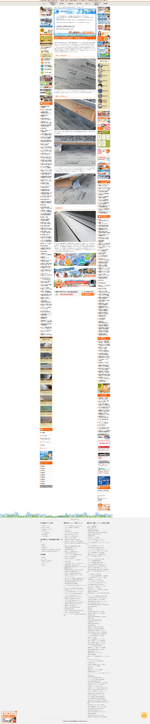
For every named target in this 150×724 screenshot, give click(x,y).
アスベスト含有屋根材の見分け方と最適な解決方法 (97, 633)
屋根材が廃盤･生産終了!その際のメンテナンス (46, 267)
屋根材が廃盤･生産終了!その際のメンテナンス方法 (97, 601)
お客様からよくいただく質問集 (93, 537)
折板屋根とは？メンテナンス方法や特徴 (104, 259)
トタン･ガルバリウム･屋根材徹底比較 (46, 278)
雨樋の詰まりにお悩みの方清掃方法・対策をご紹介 (104, 411)
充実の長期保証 (44, 534)
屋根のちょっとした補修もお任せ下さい (72, 536)
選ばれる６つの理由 (45, 527)
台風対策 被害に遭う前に (69, 549)
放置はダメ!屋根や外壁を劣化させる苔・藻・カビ (46, 264)
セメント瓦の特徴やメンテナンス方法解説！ (46, 167)
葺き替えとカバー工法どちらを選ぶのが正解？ (104, 238)
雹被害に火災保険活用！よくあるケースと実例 (104, 331)
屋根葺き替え (106, 65)
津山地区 (43, 481)
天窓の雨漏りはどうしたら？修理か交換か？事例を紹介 (98, 589)
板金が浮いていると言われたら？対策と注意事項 (104, 369)
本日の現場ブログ (45, 547)
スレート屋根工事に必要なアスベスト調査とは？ (46, 328)
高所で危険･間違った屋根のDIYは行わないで (96, 644)
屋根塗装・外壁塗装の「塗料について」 (95, 534)
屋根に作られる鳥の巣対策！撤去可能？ (104, 417)
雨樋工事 (105, 80)
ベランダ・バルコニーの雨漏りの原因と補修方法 (46, 164)
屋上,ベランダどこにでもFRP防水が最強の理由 (46, 157)
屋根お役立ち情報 (102, 288)
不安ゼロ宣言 (44, 531)
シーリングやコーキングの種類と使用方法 (46, 187)
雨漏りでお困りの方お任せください (71, 534)
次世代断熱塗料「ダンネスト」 (102, 319)
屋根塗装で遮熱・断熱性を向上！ (94, 623)
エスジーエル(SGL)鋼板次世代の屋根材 (46, 285)
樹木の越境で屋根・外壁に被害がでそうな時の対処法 (104, 375)
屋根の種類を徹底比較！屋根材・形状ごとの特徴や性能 (98, 569)
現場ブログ (60, 7)
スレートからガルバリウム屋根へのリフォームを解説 (104, 188)
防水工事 (105, 85)
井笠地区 (43, 470)
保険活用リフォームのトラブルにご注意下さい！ (97, 684)
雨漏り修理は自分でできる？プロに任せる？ (46, 119)
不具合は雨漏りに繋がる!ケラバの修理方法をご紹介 (97, 597)
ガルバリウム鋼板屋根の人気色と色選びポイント (97, 564)
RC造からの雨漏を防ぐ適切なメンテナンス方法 (96, 642)
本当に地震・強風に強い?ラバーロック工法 (46, 197)
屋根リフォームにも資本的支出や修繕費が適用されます (75, 578)
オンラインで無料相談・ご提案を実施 (72, 527)
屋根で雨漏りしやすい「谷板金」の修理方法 (46, 232)
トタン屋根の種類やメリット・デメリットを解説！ (97, 577)
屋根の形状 (43, 204)
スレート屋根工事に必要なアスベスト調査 (95, 635)
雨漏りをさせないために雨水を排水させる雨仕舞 (46, 229)
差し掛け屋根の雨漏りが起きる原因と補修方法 (46, 214)
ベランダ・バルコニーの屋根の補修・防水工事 (73, 554)
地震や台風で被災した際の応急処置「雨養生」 (46, 193)
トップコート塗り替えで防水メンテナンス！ (46, 331)
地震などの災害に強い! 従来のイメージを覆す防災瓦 (97, 632)
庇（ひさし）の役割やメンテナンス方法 (46, 308)
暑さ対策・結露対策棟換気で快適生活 (95, 620)
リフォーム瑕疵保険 (45, 532)
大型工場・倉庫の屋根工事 (70, 558)
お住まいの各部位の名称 (46, 109)
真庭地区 (43, 479)
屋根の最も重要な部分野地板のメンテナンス (46, 249)
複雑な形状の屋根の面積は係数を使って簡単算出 (97, 616)
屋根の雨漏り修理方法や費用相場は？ (46, 301)
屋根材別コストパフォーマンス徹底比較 (46, 254)
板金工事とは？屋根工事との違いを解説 (46, 122)
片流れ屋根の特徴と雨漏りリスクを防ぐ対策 (46, 208)
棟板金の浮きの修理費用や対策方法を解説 (46, 126)
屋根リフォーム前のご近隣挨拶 (70, 537)
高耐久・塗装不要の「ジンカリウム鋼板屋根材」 (97, 640)
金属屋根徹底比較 (91, 676)
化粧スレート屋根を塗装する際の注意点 (103, 265)
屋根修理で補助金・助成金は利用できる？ (103, 334)
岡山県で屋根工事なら (46, 438)
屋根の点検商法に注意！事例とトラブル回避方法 (104, 366)
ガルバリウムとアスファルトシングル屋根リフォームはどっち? (46, 274)
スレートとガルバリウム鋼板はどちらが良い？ (104, 185)
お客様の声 (70, 3)
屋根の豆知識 (44, 251)
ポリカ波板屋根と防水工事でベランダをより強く (104, 408)
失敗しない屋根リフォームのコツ (103, 223)
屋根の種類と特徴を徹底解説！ (45, 107)
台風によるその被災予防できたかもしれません (104, 292)
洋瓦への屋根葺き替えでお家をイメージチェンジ (46, 271)
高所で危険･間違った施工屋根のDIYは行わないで (46, 295)
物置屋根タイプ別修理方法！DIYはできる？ (103, 398)
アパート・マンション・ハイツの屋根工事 (72, 559)
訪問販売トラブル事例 (103, 362)
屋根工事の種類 (103, 61)
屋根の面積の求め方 (45, 199)
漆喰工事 (105, 75)
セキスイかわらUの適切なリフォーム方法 (95, 539)
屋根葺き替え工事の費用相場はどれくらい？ (104, 229)
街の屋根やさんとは (45, 525)
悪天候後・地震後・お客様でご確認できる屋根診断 (97, 532)
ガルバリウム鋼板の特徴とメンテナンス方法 (46, 288)
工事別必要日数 (102, 283)
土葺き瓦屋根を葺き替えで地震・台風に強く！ (46, 174)
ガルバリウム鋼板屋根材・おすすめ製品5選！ (96, 552)
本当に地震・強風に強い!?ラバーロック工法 (96, 694)
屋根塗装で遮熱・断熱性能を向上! (104, 322)
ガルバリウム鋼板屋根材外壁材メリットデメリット (104, 209)
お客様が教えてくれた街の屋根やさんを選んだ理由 (51, 549)
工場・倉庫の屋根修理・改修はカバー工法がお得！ (104, 405)
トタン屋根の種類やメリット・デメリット (103, 256)
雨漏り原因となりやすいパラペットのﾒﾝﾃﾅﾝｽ (46, 154)
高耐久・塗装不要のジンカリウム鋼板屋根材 (46, 292)
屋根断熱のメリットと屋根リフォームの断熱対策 (46, 321)
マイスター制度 (44, 536)
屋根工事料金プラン (68, 531)
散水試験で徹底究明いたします (70, 547)
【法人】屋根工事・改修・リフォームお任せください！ (75, 563)
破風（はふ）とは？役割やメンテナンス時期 (46, 334)
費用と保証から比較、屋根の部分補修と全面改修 (104, 232)
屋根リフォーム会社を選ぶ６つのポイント (104, 286)
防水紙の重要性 (44, 245)
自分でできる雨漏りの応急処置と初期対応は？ (104, 325)
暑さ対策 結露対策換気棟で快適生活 (45, 220)
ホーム (44, 3)
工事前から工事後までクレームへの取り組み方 (104, 351)
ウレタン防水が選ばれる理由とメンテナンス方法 (46, 147)
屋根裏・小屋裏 (44, 217)
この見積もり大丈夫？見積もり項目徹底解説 (103, 354)
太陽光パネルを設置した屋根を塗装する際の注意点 (74, 610)
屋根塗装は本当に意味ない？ (45, 116)
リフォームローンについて (70, 576)
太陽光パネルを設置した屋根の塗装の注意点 (104, 262)
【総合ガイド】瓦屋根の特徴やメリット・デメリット (98, 567)
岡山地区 (43, 468)
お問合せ (43, 445)
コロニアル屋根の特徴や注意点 (102, 253)
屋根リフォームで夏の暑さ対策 (70, 556)
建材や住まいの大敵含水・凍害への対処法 (46, 223)
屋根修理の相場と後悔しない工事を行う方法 (103, 226)
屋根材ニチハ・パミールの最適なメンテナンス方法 (104, 269)
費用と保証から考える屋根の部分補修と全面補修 (74, 580)
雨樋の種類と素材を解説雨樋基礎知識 (46, 324)
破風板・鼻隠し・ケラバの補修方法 (94, 587)
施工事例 (62, 3)
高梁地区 (43, 472)
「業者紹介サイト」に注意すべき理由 (103, 381)
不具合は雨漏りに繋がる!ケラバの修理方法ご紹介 (46, 134)
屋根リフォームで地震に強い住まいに (72, 551)
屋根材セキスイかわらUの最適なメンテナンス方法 (104, 272)
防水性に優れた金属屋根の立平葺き (94, 681)
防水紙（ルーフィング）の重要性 (94, 666)
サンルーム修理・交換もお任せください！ (104, 402)
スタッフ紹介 (44, 435)
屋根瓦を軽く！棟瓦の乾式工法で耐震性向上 (103, 304)
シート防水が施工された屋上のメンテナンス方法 (46, 151)
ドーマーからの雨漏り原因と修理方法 (46, 311)
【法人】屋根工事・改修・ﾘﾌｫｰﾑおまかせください (104, 428)
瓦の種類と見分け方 (45, 234)
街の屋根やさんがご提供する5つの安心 (53, 3)
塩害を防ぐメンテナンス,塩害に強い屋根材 (46, 261)
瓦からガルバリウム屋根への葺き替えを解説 (104, 191)
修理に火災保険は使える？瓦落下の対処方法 (104, 298)
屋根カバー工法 (106, 70)
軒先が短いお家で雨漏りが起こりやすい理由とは (46, 237)
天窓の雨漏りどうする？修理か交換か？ (46, 315)
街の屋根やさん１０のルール (47, 529)
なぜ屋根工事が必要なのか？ (104, 220)
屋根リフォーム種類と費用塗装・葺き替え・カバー (104, 244)
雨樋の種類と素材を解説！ (70, 608)
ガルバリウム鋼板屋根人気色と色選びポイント (104, 200)
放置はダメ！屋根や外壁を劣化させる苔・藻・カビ (97, 689)
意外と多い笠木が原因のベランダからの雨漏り (46, 138)
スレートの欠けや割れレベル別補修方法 (103, 250)
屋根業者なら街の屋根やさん (47, 560)
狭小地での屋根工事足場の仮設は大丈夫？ (103, 278)
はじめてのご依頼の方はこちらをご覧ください (73, 525)
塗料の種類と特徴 (103, 443)
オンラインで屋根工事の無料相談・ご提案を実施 (104, 342)
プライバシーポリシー (46, 441)
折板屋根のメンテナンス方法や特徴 (94, 579)
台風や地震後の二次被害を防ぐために (104, 301)
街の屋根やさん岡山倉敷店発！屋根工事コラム (50, 551)
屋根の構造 (43, 128)
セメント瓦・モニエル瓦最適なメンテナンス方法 (46, 170)
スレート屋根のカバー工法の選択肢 (104, 247)
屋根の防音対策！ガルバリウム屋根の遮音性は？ (104, 212)
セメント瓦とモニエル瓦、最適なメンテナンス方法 (97, 582)
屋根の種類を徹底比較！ (102, 241)
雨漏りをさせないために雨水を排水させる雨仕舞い (97, 700)
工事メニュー (88, 3)
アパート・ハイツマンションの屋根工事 (103, 422)
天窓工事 (105, 106)
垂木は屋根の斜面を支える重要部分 (71, 583)
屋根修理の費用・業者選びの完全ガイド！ (46, 112)
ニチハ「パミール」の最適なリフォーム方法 (96, 540)
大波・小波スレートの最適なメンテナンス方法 (46, 180)
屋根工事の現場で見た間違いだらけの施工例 (103, 313)
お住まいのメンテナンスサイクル (94, 659)
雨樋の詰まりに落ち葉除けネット (71, 605)
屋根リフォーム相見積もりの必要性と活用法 (73, 573)
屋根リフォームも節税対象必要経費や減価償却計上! (104, 431)
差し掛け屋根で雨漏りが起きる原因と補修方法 (96, 698)
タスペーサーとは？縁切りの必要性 (45, 144)
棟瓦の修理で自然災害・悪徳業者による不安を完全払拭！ (98, 604)
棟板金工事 (105, 96)
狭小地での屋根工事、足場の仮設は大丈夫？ (96, 547)
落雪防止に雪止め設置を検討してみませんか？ (73, 596)
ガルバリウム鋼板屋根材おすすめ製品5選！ (104, 203)
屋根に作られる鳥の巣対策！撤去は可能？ (72, 607)
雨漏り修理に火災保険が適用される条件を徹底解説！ (98, 716)
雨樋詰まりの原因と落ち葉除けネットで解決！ (104, 414)
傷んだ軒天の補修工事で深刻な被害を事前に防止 (46, 141)
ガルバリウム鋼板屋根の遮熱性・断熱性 (104, 197)
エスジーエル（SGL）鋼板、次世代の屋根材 (96, 679)
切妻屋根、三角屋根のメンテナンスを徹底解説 (46, 211)
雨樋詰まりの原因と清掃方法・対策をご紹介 (73, 603)
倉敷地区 (43, 466)
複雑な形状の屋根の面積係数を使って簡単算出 (46, 202)
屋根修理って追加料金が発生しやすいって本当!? (104, 372)
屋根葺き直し (106, 90)
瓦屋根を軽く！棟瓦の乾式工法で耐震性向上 (96, 628)
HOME (55, 7)
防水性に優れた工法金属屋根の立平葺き (45, 190)
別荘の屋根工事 (102, 425)
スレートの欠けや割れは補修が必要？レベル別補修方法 (98, 575)
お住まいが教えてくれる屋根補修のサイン (104, 235)
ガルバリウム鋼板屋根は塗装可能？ (104, 194)
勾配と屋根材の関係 (45, 225)
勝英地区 (43, 483)
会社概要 (105, 3)
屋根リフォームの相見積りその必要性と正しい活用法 (104, 345)
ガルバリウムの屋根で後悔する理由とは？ (46, 282)
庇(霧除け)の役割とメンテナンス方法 (45, 183)
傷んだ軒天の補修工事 (92, 654)
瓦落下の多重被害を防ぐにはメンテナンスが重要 (104, 295)
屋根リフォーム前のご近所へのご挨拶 (103, 348)
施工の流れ (79, 3)
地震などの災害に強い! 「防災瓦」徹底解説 (104, 310)
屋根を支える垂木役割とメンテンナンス (46, 298)
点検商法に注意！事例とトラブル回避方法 (72, 539)
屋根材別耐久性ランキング (45, 257)
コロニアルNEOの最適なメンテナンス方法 (104, 275)
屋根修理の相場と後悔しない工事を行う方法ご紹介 (74, 569)
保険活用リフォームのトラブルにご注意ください (104, 378)
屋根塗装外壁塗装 (105, 101)
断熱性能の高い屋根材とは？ (44, 318)
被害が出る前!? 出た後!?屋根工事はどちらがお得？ (104, 357)
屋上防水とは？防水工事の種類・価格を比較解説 (46, 161)
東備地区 (43, 474)
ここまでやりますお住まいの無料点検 (97, 3)
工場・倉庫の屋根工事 (103, 419)
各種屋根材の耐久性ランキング (93, 671)
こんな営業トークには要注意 (103, 360)
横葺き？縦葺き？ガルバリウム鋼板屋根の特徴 (104, 206)
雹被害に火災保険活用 (92, 713)
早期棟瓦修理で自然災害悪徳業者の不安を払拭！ (46, 177)
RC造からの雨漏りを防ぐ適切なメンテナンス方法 (46, 305)
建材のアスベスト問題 (46, 243)
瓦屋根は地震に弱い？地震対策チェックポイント (104, 307)
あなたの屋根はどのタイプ (93, 528)
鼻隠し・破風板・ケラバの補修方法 (46, 131)
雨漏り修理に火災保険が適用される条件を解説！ (104, 328)
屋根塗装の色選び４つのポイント (102, 316)
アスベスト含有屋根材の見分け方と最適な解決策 (46, 241)
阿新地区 (43, 477)
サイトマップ (44, 448)
